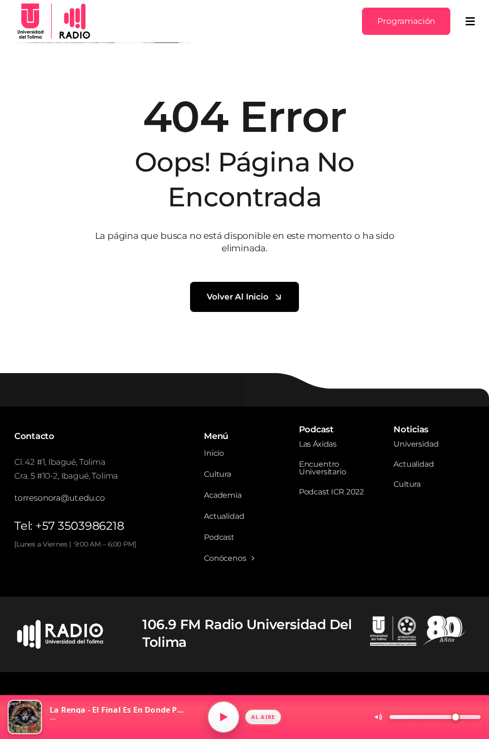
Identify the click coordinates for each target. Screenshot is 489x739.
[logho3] (52, 5)
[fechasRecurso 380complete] (418, 619)
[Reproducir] (223, 717)
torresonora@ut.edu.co (59, 498)
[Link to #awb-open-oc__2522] (470, 21)
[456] (62, 623)
